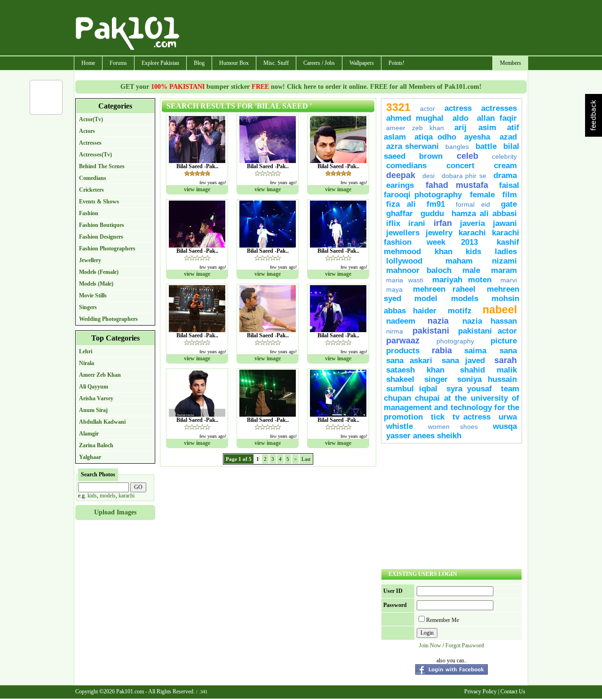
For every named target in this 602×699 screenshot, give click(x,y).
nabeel (500, 309)
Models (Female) (99, 272)
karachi (127, 495)
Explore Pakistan (160, 63)
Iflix (393, 223)
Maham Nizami (481, 260)
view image (197, 189)
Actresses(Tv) (95, 154)
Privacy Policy (480, 691)
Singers (88, 307)
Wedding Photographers (108, 319)
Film (509, 194)
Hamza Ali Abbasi (484, 213)
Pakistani (430, 330)
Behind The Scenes (102, 166)
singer (436, 379)
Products (403, 350)
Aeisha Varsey (96, 398)
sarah (505, 360)
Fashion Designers (101, 236)
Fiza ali (401, 204)
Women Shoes (453, 426)
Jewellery (90, 260)
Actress (458, 108)
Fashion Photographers (107, 248)
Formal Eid (473, 204)
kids (92, 495)
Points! (396, 63)
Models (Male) (96, 283)
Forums (118, 63)
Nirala (86, 363)
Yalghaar (90, 457)
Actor (427, 108)
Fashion (88, 213)
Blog (199, 63)
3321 (398, 107)
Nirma (394, 331)
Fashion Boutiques (101, 225)
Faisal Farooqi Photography (451, 190)
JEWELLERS (403, 232)
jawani (505, 223)
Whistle (399, 426)
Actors (87, 131)
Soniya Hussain (487, 379)
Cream (505, 165)
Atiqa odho (435, 136)
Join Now (430, 645)
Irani (416, 223)
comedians (406, 165)
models (108, 495)
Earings (403, 185)
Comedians (92, 178)
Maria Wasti (404, 280)
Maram (504, 270)
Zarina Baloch (96, 445)
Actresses (90, 143)
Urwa (508, 416)
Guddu (432, 213)
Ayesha (479, 136)
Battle (486, 146)
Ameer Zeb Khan (100, 375)
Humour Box (234, 63)
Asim (487, 127)
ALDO (460, 118)
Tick (437, 416)
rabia (442, 350)
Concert (460, 165)
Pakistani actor (487, 330)
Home (88, 63)
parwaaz (403, 340)
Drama (505, 175)
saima (479, 350)
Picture (504, 340)
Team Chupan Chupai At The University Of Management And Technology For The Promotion (451, 402)
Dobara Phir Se (464, 175)
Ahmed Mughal (415, 118)
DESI (428, 175)
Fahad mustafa (457, 185)
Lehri (85, 351)
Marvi (508, 280)
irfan (443, 223)
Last (305, 459)
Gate (509, 204)
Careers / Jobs (319, 63)
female (482, 194)
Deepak (400, 175)
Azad (508, 136)
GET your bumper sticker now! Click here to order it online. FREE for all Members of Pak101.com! (301, 86)
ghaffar (399, 213)
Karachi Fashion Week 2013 (451, 237)
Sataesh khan (415, 369)
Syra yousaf (469, 388)
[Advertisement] (354, 29)
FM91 (436, 204)
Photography (455, 341)
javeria (472, 223)
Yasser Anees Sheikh (423, 435)
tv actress (471, 416)
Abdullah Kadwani (102, 422)
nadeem (400, 321)
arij (464, 127)
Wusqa (505, 426)
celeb (467, 156)
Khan (443, 251)
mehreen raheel (447, 289)
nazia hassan (489, 321)
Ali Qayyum (93, 386)
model (425, 298)
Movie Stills (93, 295)
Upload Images (115, 512)
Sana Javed (463, 360)
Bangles (457, 146)
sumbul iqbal (411, 388)
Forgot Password (464, 645)
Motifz (460, 310)
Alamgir (89, 433)
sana (508, 350)
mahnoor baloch (419, 270)
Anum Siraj (93, 410)
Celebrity (504, 156)
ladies (506, 251)
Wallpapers (361, 63)
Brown (431, 156)
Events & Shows (99, 201)
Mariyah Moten (461, 279)
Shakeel (400, 379)
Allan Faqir (497, 118)
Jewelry (439, 232)
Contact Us (512, 691)
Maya (394, 289)
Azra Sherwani (412, 146)
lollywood (404, 260)
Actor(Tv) (91, 119)
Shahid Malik (488, 369)
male (471, 270)
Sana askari (409, 360)
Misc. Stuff (276, 63)
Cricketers (91, 189)
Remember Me (442, 620)
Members (510, 63)
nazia (442, 321)
